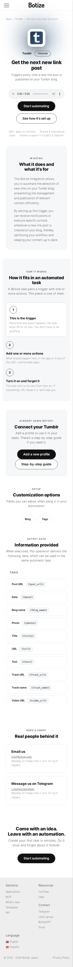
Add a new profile (36, 454)
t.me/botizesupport (22, 788)
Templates (12, 907)
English (13, 941)
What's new (13, 902)
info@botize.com (21, 756)
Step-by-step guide (36, 464)
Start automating (36, 106)
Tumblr (19, 18)
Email (42, 927)
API (8, 912)
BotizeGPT (45, 922)
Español (14, 946)
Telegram (44, 911)
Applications (13, 891)
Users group (46, 916)
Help (41, 896)
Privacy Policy (61, 957)
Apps (9, 18)
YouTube (44, 891)
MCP (8, 896)
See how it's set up (36, 118)
